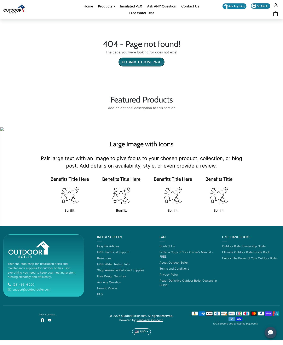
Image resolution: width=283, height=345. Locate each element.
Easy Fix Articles (108, 246)
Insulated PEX (131, 6)
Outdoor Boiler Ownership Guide (244, 246)
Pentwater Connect (150, 320)
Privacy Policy (169, 274)
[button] (260, 6)
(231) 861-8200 (23, 284)
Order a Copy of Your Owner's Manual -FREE (186, 254)
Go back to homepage (141, 62)
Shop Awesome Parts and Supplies (120, 270)
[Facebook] (42, 320)
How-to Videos (107, 288)
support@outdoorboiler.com (31, 289)
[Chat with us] (234, 6)
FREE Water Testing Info (113, 264)
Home (88, 6)
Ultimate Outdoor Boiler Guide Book (246, 252)
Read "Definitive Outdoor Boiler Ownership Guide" (188, 283)
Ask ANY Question (161, 6)
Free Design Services (111, 276)
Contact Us (190, 6)
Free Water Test (141, 13)
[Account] (276, 5)
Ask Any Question (109, 282)
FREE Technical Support (113, 252)
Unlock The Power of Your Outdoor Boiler (249, 258)
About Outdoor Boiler (174, 262)
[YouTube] (49, 320)
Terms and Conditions (174, 268)
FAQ (100, 294)
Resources (104, 258)
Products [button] (105, 6)
